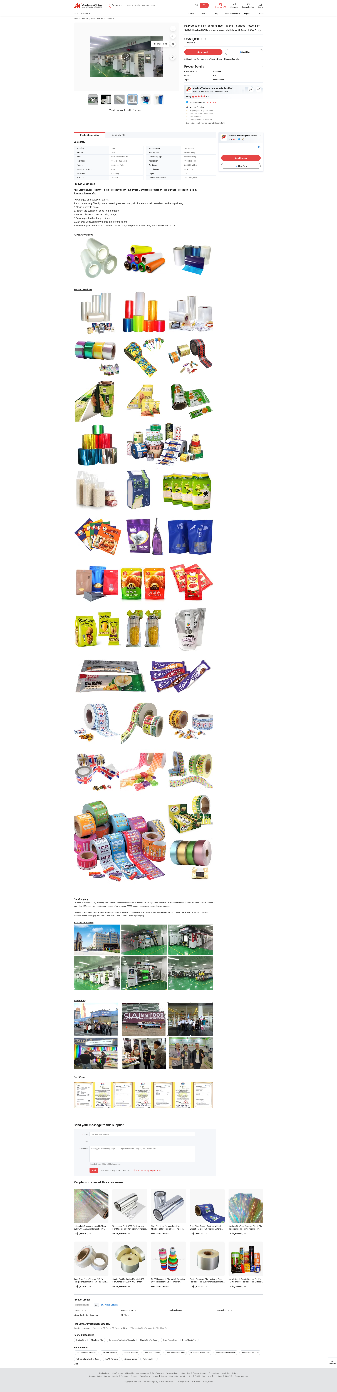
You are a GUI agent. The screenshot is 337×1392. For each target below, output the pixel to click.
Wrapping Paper (127, 1310)
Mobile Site (225, 1373)
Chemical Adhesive (130, 1352)
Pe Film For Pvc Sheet (250, 1352)
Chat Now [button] (245, 52)
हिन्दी (203, 1376)
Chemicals (84, 19)
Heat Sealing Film (223, 1310)
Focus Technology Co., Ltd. (151, 1382)
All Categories (82, 13)
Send (94, 1170)
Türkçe (220, 1376)
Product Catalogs (110, 1305)
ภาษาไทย (211, 1376)
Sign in (260, 7)
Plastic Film (110, 19)
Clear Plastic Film (170, 1340)
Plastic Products (97, 19)
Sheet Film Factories (152, 1352)
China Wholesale (158, 1373)
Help (216, 13)
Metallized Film (97, 1340)
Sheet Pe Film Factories (175, 1352)
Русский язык (145, 1376)
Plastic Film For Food (148, 1340)
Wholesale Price (172, 1373)
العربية (182, 1376)
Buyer (202, 13)
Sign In (189, 123)
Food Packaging (175, 1310)
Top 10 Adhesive (111, 1359)
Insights (235, 1373)
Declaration (196, 1382)
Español (115, 1376)
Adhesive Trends (130, 1359)
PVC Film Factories (109, 1352)
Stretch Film (81, 1340)
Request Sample (231, 59)
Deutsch (164, 1376)
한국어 (189, 1376)
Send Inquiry (203, 52)
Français (134, 1376)
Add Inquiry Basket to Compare (126, 110)
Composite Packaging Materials (122, 1340)
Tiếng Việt (228, 1376)
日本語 (197, 1376)
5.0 (230, 139)
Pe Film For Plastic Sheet (200, 1352)
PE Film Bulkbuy (148, 1359)
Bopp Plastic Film (189, 1340)
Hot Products (104, 1373)
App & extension (231, 13)
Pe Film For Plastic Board (226, 1352)
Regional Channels (199, 1373)
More (76, 1364)
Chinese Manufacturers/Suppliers (137, 1373)
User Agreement (183, 1382)
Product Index (214, 1373)
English (107, 1376)
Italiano (155, 1376)
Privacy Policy (208, 1382)
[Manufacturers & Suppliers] (88, 5)
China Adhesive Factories (86, 1352)
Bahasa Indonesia (241, 1376)
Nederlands (173, 1376)
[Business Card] (259, 146)
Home (76, 19)
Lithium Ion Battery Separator (86, 1315)
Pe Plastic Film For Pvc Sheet (87, 1359)
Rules (261, 13)
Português (124, 1376)
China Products (117, 1373)
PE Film (124, 1315)
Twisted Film (79, 1310)
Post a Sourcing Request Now (147, 1170)
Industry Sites (185, 1373)
